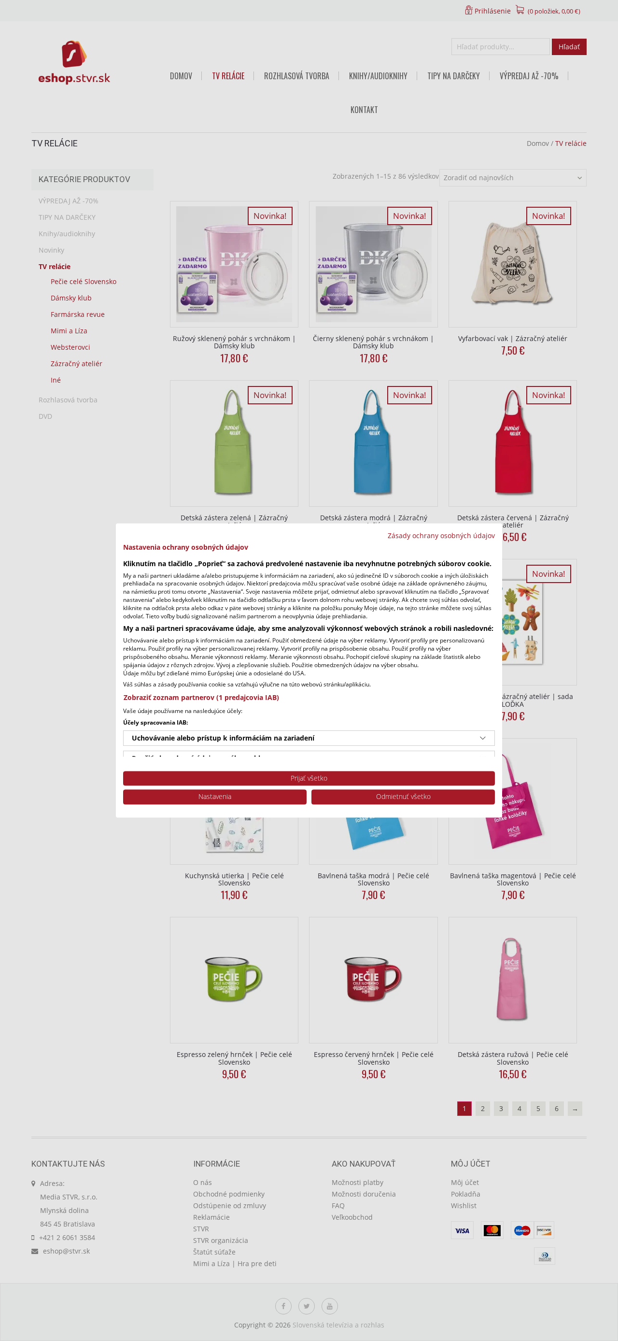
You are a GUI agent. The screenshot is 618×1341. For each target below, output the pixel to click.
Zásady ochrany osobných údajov (441, 535)
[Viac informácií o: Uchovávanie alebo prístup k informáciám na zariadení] (483, 738)
